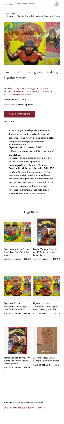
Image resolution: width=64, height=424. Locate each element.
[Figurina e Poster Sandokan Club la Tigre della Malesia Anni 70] (17, 286)
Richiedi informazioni (19, 114)
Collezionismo (32, 92)
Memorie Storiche (12, 4)
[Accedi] (56, 3)
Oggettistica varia (39, 89)
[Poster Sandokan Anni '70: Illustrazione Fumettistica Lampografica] (17, 340)
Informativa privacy (23, 408)
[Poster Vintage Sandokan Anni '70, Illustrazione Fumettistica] (46, 232)
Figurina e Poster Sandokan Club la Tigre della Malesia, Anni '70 (45, 306)
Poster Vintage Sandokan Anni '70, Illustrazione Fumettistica (46, 252)
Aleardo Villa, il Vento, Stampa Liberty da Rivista (46, 359)
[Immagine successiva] (56, 340)
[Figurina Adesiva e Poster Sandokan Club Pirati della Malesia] (17, 232)
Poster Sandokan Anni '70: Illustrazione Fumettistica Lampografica (17, 361)
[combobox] (32, 3)
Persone (7, 92)
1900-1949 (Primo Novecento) (18, 95)
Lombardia (47, 92)
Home (6, 14)
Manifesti (16, 14)
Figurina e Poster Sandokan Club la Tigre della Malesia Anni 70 (15, 306)
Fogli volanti (21, 89)
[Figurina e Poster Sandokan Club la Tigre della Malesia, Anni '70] (46, 286)
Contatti (40, 408)
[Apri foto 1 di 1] (32, 43)
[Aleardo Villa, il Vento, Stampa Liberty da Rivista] (46, 340)
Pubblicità (18, 92)
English (7, 408)
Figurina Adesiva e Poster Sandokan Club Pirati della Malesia (17, 252)
